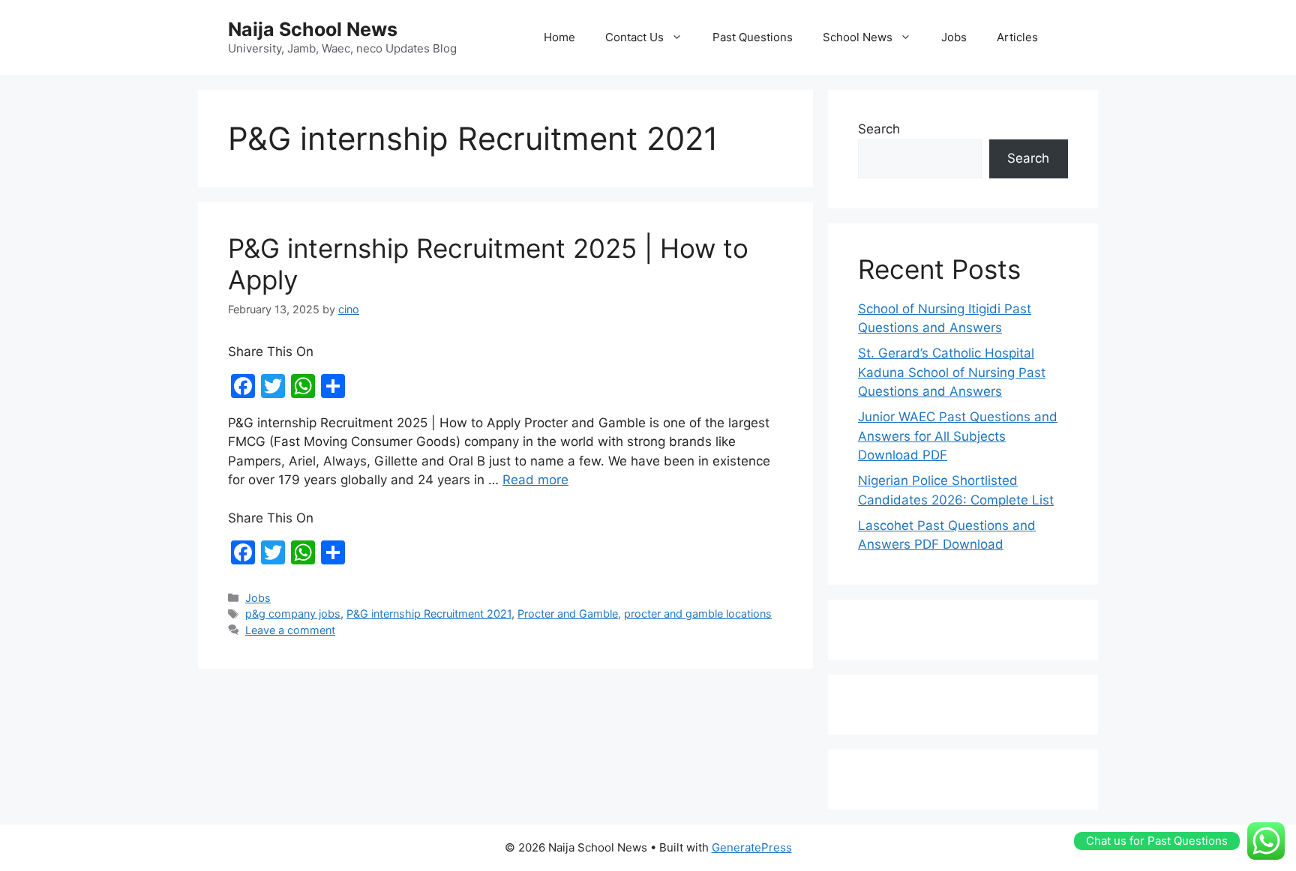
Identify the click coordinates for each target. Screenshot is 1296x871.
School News (857, 37)
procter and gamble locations (698, 613)
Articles (1017, 37)
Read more (535, 479)
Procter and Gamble (568, 613)
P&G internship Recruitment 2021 (429, 613)
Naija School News (313, 29)
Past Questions (752, 37)
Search (879, 128)
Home (559, 37)
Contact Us (634, 37)
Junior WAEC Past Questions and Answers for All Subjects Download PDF (958, 435)
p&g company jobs (292, 613)
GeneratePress (752, 847)
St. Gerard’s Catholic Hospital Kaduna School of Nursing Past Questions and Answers (952, 372)
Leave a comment (290, 630)
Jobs (954, 37)
